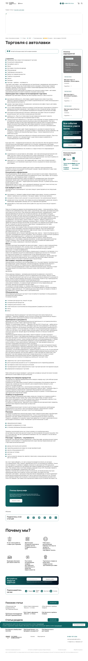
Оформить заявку (16, 500)
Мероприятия (41, 636)
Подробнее (68, 70)
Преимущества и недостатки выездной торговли (22, 60)
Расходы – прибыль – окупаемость (17, 82)
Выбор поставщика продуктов (16, 74)
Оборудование (11, 70)
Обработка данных (78, 649)
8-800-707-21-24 (69, 3)
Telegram (68, 159)
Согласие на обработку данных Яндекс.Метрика (39, 649)
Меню (9, 66)
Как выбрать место (13, 64)
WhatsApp (75, 161)
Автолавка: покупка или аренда (16, 68)
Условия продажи (62, 649)
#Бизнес (8, 511)
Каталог (33, 636)
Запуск (9, 78)
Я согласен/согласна (79, 624)
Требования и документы (14, 72)
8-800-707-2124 (72, 636)
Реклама (9, 80)
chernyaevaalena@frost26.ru (74, 639)
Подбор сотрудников (13, 76)
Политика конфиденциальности (13, 649)
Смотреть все (53, 602)
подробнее (40, 624)
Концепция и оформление (15, 62)
